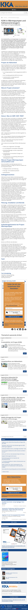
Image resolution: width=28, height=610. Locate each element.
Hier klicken (15, 312)
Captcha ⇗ (19, 314)
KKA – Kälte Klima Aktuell (11, 305)
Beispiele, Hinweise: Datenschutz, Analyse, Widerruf (14, 324)
